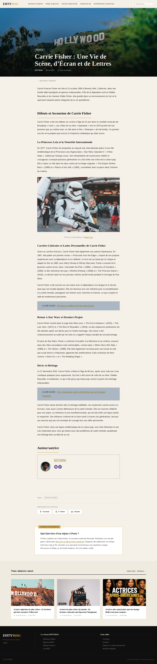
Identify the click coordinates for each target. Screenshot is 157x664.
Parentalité (85, 4)
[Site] (60, 467)
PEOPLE (39, 50)
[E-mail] (56, 467)
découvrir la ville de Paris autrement (70, 542)
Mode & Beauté (52, 4)
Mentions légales (109, 649)
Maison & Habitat (35, 4)
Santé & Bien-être (70, 4)
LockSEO (46, 649)
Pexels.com (88, 237)
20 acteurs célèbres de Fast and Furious (75, 306)
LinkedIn (77, 512)
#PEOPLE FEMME (51, 498)
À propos (106, 639)
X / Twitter (61, 512)
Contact (106, 642)
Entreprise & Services (104, 4)
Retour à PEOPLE (48, 81)
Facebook (46, 512)
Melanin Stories (49, 645)
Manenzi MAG (48, 642)
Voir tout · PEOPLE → (136, 571)
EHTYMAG (60, 460)
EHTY (11, 4)
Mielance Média (49, 639)
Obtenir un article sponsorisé (114, 645)
